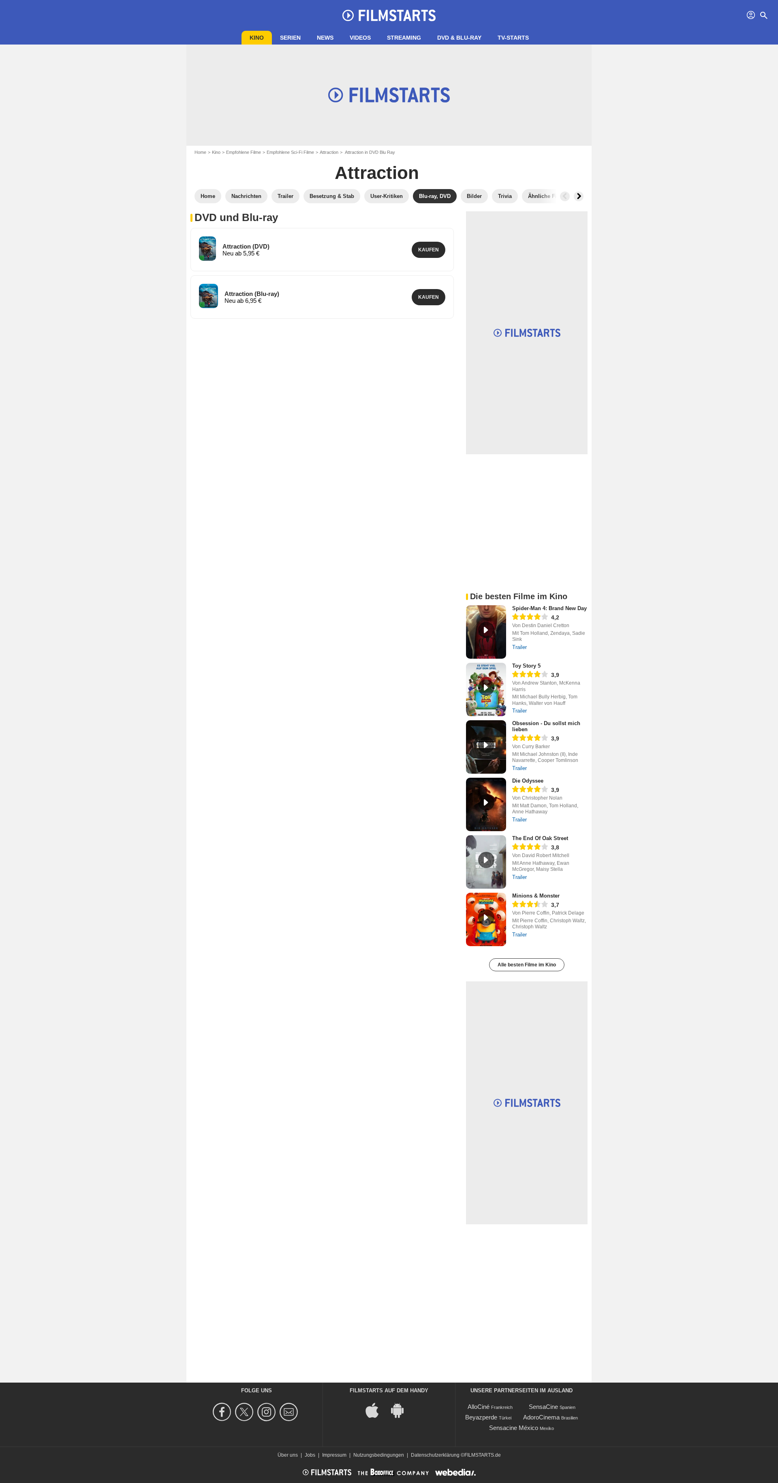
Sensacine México (513, 1427)
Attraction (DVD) (245, 246)
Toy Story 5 (526, 666)
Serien (290, 37)
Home (200, 152)
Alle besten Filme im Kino (527, 965)
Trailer (519, 647)
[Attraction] (207, 248)
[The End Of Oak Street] (486, 862)
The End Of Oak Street (540, 838)
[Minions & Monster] (486, 919)
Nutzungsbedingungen (378, 1455)
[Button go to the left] (565, 196)
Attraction (329, 152)
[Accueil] (389, 15)
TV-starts (513, 37)
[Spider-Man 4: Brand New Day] (486, 632)
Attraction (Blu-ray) (251, 293)
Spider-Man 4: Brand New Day (549, 608)
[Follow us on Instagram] (267, 1412)
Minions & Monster (536, 896)
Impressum (334, 1455)
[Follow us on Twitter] (245, 1412)
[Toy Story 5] (486, 689)
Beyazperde (481, 1417)
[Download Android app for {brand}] (401, 1409)
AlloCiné (478, 1406)
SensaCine (543, 1406)
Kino (257, 37)
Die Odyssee (527, 781)
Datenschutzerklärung (435, 1455)
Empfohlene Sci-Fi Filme (290, 152)
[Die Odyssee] (486, 804)
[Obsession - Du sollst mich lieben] (486, 747)
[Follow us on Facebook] (223, 1412)
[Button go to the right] (579, 196)
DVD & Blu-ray (459, 37)
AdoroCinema (541, 1417)
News (325, 37)
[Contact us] (290, 1412)
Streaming (404, 37)
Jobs (310, 1455)
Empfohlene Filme (243, 152)
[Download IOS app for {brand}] (376, 1409)
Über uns (288, 1455)
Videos (360, 37)
